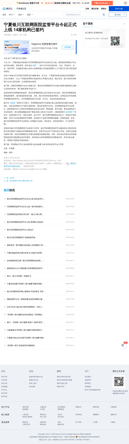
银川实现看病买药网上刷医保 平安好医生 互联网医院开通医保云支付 (26, 291)
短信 (59, 422)
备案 (34, 65)
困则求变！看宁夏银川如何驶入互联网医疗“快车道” (26, 245)
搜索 (104, 14)
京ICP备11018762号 (83, 439)
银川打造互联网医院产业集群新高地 (21, 237)
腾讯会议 (43, 414)
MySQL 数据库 (27, 417)
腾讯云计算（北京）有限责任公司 (50, 439)
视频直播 (61, 409)
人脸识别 (25, 414)
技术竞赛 (32, 386)
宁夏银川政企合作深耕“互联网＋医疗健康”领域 (25, 337)
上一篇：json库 (9, 178)
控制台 (103, 8)
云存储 (42, 409)
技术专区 (4, 396)
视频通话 (96, 414)
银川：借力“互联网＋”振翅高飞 (19, 276)
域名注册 (25, 407)
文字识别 (78, 422)
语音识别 (61, 417)
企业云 (60, 414)
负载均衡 (43, 422)
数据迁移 (61, 424)
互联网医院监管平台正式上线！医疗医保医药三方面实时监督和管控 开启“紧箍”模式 (26, 206)
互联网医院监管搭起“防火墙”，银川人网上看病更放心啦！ (26, 214)
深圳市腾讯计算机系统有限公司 (40, 437)
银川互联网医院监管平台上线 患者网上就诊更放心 (26, 222)
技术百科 (4, 393)
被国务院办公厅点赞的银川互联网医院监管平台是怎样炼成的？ (26, 268)
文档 (87, 8)
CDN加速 (78, 414)
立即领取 (67, 47)
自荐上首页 (33, 383)
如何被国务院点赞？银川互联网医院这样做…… (25, 260)
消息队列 (78, 407)
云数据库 (114, 407)
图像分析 (114, 414)
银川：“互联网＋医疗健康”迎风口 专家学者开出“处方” (26, 322)
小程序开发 (26, 424)
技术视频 (4, 386)
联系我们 (88, 383)
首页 (4, 14)
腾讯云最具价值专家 (64, 376)
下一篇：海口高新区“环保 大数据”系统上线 (18, 180)
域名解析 (25, 409)
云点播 (95, 422)
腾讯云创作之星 (62, 383)
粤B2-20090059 (70, 437)
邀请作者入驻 (33, 380)
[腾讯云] (7, 8)
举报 (75, 34)
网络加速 (96, 407)
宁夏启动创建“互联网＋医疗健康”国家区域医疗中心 (26, 283)
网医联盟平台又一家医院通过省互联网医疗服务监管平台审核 (26, 299)
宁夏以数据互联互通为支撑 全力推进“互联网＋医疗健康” (26, 252)
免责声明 (88, 380)
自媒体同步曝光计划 (36, 376)
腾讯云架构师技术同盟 (64, 380)
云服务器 (43, 407)
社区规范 (88, 376)
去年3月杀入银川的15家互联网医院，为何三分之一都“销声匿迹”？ (26, 306)
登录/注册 (119, 8)
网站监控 (43, 424)
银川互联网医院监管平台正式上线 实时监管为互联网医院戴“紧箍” (26, 198)
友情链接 (88, 386)
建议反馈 (95, 8)
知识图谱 (69, 112)
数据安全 (25, 422)
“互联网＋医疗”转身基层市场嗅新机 (21, 345)
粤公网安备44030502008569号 (89, 437)
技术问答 (4, 380)
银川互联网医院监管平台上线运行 (20, 229)
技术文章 (4, 376)
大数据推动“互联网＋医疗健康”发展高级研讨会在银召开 (26, 330)
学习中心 (4, 390)
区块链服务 (61, 407)
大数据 (12, 102)
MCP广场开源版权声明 (92, 390)
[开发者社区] (21, 9)
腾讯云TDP (60, 386)
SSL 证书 (43, 417)
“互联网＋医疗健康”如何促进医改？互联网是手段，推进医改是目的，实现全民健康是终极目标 (26, 314)
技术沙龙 (4, 383)
